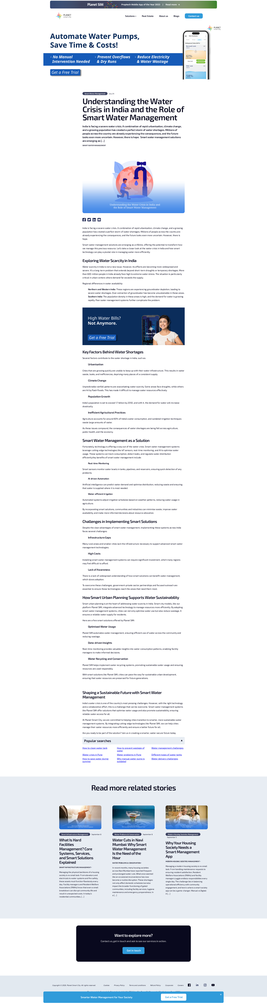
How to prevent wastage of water (130, 749)
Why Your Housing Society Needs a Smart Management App (182, 849)
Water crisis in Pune (92, 754)
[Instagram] (205, 986)
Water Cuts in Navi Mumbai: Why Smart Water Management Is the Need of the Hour (129, 849)
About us (163, 16)
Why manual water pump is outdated (131, 760)
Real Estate (148, 16)
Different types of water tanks (166, 754)
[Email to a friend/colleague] (99, 220)
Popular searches (97, 741)
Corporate (169, 985)
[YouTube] (213, 986)
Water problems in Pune (129, 754)
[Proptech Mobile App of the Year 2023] (133, 4)
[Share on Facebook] (84, 220)
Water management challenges (167, 748)
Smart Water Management (95, 94)
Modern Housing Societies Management (183, 834)
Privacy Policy (119, 985)
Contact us (193, 16)
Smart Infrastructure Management (74, 834)
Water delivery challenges (164, 758)
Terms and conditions (137, 985)
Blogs (176, 16)
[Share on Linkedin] (94, 220)
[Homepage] (63, 16)
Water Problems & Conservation (127, 834)
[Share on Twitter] (89, 220)
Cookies (106, 985)
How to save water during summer (95, 760)
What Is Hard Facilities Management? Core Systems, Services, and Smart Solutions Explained (76, 851)
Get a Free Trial (174, 997)
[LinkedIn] (197, 986)
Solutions (130, 16)
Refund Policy (155, 985)
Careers (180, 985)
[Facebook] (189, 986)
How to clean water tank (94, 748)
